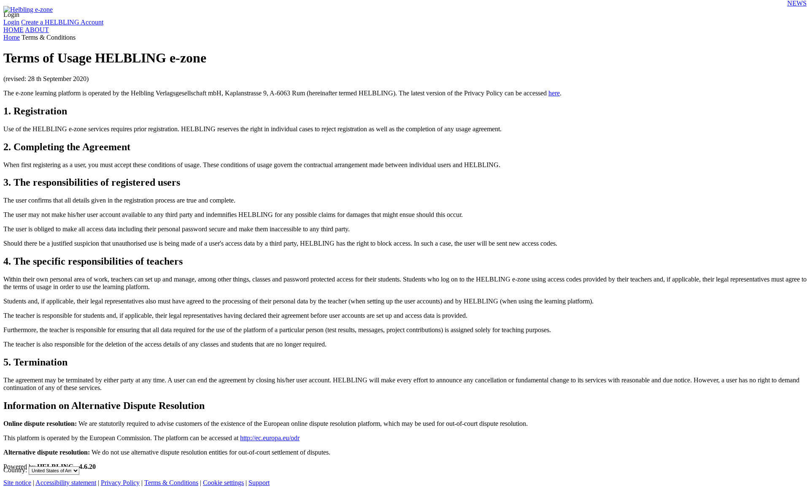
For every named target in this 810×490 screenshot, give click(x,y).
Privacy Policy (120, 482)
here (554, 93)
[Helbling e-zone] (28, 7)
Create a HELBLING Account (62, 22)
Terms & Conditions (171, 482)
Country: (15, 470)
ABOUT (37, 29)
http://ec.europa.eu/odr (270, 437)
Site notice (17, 482)
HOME (13, 29)
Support (259, 482)
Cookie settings (223, 482)
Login (11, 14)
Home (11, 37)
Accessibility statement (65, 482)
